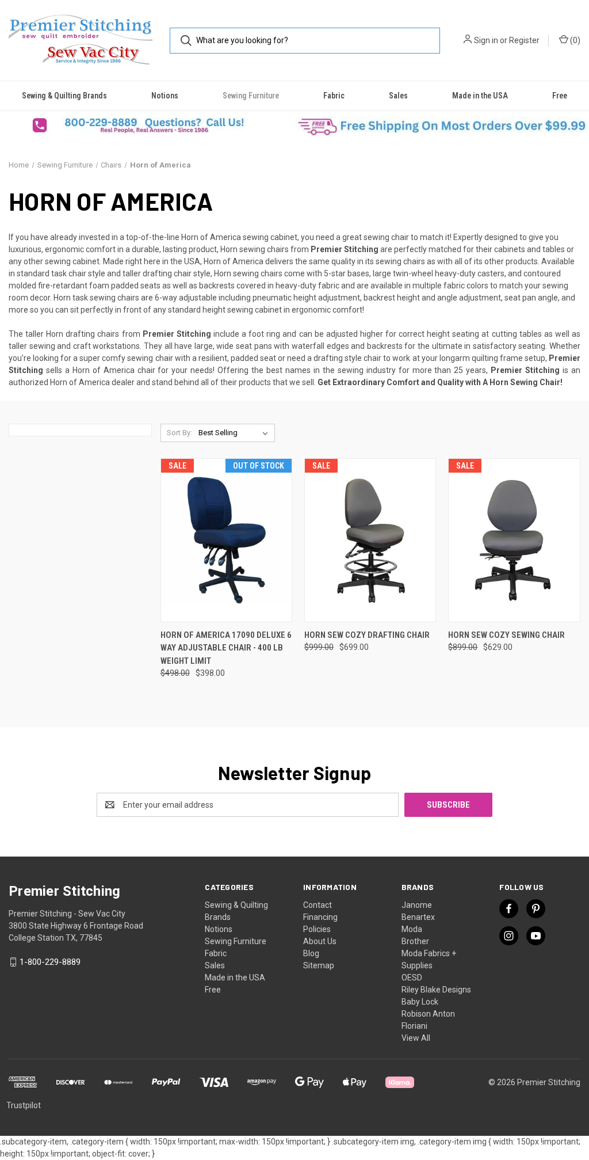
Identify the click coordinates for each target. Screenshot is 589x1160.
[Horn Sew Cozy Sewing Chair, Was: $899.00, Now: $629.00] (513, 540)
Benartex (418, 917)
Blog (311, 953)
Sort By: (179, 432)
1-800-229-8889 (50, 962)
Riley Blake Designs (436, 989)
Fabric (334, 95)
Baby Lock (419, 1001)
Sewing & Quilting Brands (64, 95)
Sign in (486, 40)
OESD (411, 977)
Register (524, 40)
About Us (319, 941)
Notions (164, 95)
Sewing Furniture (251, 95)
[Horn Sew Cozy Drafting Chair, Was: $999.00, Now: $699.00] (370, 540)
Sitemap (318, 965)
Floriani (414, 1025)
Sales (398, 95)
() (574, 40)
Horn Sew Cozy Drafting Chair (367, 635)
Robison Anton (428, 1013)
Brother (415, 941)
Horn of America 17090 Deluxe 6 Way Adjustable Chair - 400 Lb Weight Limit (226, 648)
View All (415, 1038)
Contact (317, 905)
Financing (320, 917)
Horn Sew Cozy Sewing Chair (506, 635)
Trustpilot (23, 1105)
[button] (147, 125)
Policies (317, 929)
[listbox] (235, 433)
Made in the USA (480, 95)
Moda (411, 929)
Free (559, 95)
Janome (416, 905)
